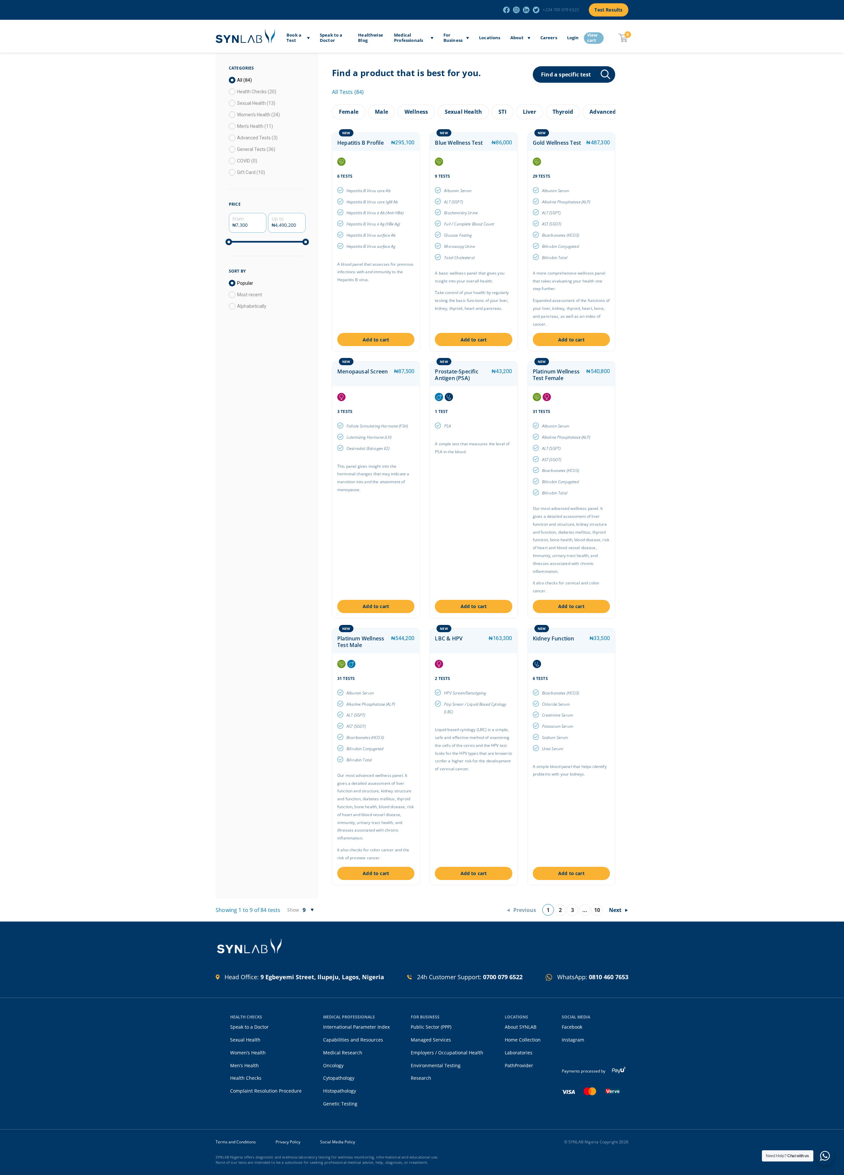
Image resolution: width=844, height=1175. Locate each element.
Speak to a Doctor (331, 38)
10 (597, 910)
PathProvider (519, 1065)
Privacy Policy (288, 1142)
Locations (489, 38)
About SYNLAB (520, 1027)
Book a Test (293, 38)
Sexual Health (245, 1040)
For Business (453, 38)
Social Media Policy (337, 1142)
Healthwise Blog (370, 38)
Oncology (333, 1065)
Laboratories (518, 1052)
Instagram (573, 1040)
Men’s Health (244, 1065)
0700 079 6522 (503, 977)
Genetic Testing (340, 1104)
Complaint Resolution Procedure (266, 1091)
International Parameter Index (356, 1027)
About (517, 38)
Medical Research (342, 1052)
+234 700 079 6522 (561, 10)
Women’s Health (248, 1052)
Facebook (572, 1027)
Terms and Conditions (236, 1142)
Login (573, 38)
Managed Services (431, 1040)
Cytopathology (338, 1078)
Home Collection (523, 1040)
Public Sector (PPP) (431, 1027)
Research (421, 1078)
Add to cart (376, 340)
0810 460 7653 (608, 977)
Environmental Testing (436, 1065)
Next (615, 910)
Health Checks (245, 1078)
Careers (548, 38)
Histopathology (339, 1091)
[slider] (229, 242)
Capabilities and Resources (353, 1040)
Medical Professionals (408, 38)
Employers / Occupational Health (447, 1052)
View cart (592, 38)
